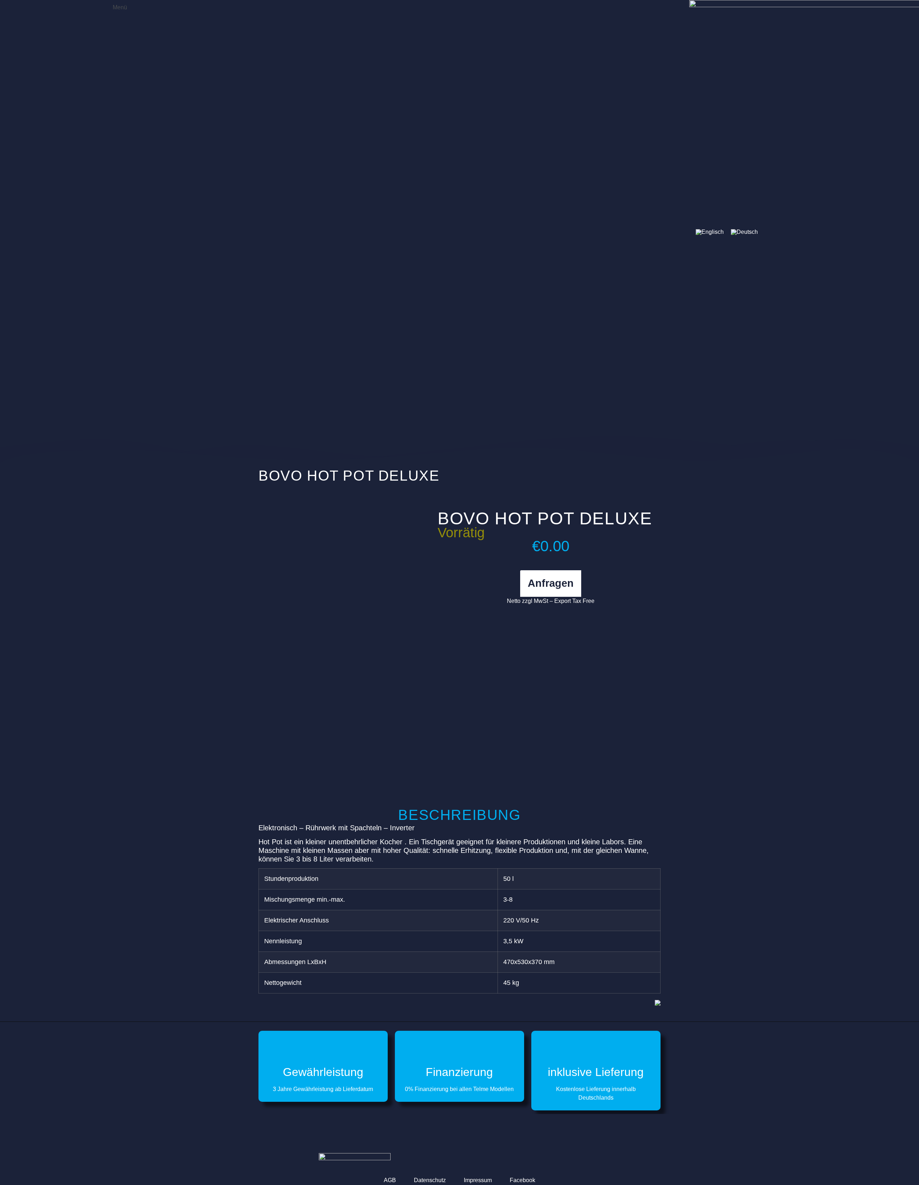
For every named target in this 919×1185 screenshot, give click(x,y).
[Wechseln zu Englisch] (709, 232)
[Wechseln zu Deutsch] (744, 232)
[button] (115, 6)
